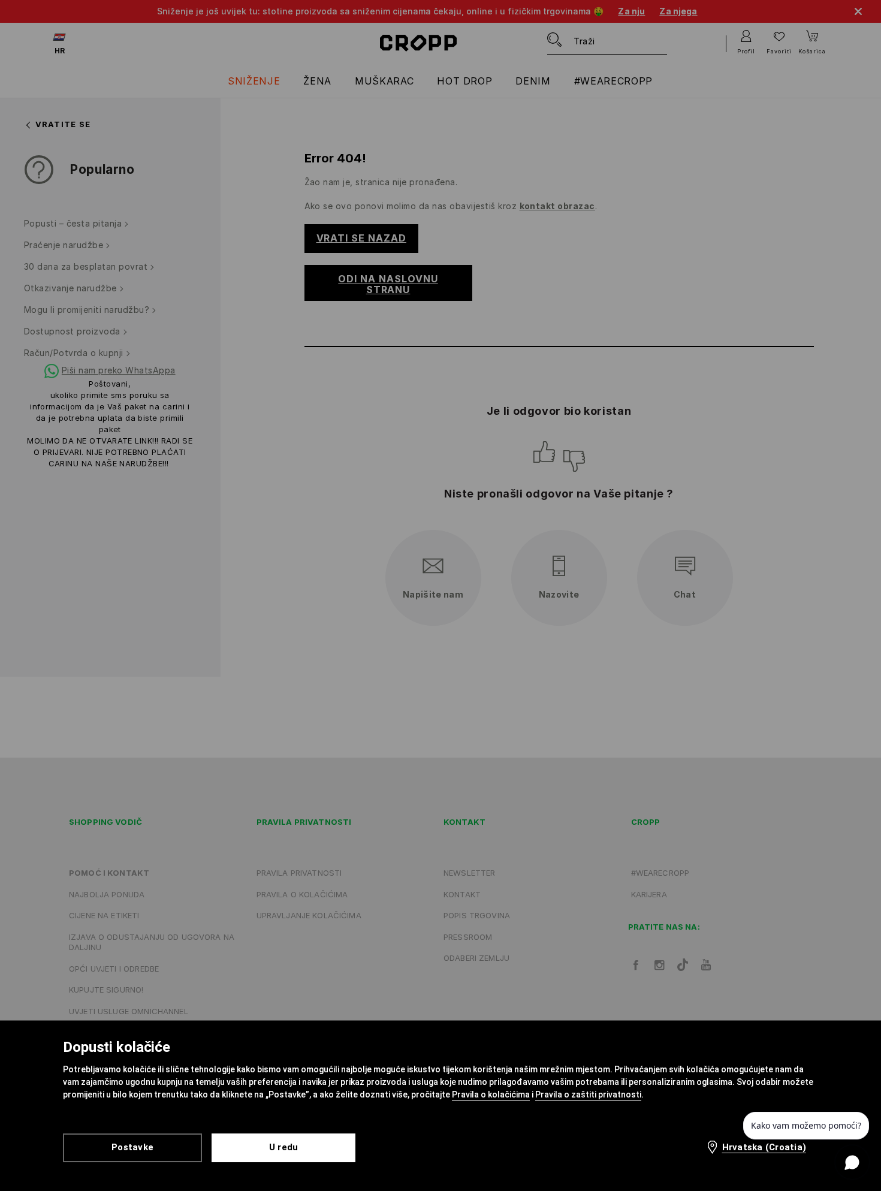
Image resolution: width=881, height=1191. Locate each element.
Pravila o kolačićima (491, 1094)
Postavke (132, 1147)
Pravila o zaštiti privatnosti (588, 1094)
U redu (283, 1147)
